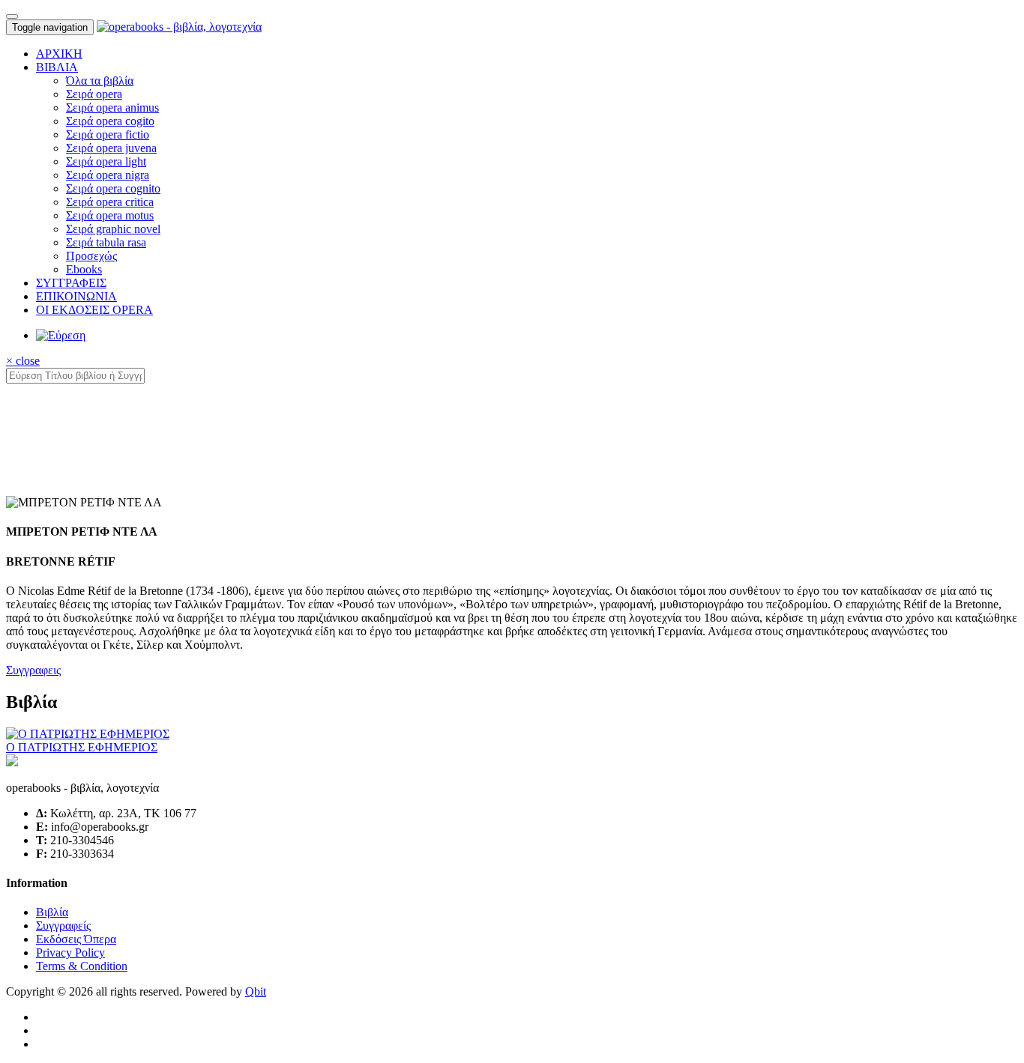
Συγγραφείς (63, 925)
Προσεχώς (91, 255)
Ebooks (84, 269)
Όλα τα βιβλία (99, 80)
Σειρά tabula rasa (106, 242)
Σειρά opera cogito (110, 121)
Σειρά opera (94, 94)
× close (23, 360)
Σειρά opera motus (110, 215)
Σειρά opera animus (112, 107)
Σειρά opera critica (110, 202)
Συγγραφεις (33, 670)
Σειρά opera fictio (107, 134)
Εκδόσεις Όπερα (76, 939)
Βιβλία (52, 912)
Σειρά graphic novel (113, 228)
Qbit (255, 991)
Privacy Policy (70, 952)
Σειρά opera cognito (113, 188)
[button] (57, 67)
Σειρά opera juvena (111, 148)
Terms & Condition (81, 966)
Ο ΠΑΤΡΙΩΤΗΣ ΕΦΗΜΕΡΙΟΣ (81, 747)
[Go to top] (12, 16)
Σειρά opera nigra (107, 175)
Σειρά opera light (106, 161)
